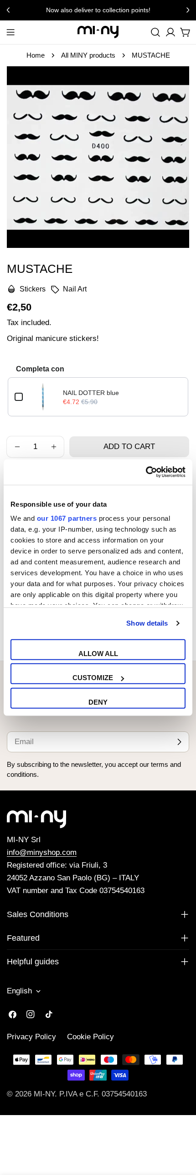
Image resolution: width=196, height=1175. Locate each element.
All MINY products (88, 55)
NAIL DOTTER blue (91, 392)
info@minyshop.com (42, 852)
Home (35, 55)
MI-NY (44, 1094)
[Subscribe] (179, 742)
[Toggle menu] (10, 32)
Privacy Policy (31, 1036)
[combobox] (155, 32)
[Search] (155, 32)
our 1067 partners (67, 518)
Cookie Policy (90, 1036)
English (19, 991)
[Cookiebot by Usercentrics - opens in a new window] (146, 472)
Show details (147, 623)
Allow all (98, 653)
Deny (98, 702)
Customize (92, 677)
